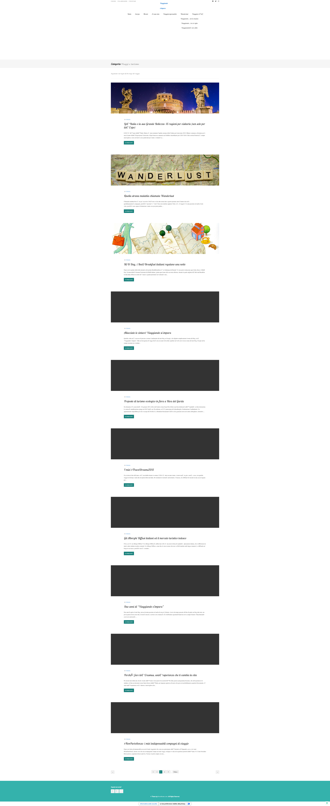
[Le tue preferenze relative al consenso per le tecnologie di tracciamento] (327, 803)
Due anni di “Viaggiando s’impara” (144, 606)
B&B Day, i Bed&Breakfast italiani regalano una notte (154, 264)
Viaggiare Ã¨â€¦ (197, 14)
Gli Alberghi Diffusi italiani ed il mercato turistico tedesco (155, 538)
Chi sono (113, 1)
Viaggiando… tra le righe (189, 23)
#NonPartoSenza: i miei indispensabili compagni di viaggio (156, 743)
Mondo (145, 14)
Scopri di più (129, 143)
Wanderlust (184, 14)
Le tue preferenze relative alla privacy (172, 804)
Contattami (132, 1)
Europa (137, 14)
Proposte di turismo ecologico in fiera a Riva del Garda (154, 401)
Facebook (212, 1)
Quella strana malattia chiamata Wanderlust (149, 196)
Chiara (128, 119)
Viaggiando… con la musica (189, 19)
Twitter (215, 1)
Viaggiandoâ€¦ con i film (189, 28)
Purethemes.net (162, 796)
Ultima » (175, 772)
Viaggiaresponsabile (170, 14)
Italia (129, 14)
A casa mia (155, 14)
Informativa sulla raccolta (148, 804)
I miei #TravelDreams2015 (139, 469)
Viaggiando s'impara (164, 5)
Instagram (218, 1)
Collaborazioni (122, 1)
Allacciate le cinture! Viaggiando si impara (147, 332)
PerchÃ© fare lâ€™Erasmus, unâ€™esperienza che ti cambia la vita (160, 675)
